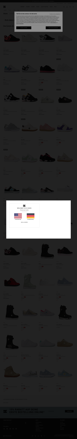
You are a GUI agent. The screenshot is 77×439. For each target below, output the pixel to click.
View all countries (24, 222)
